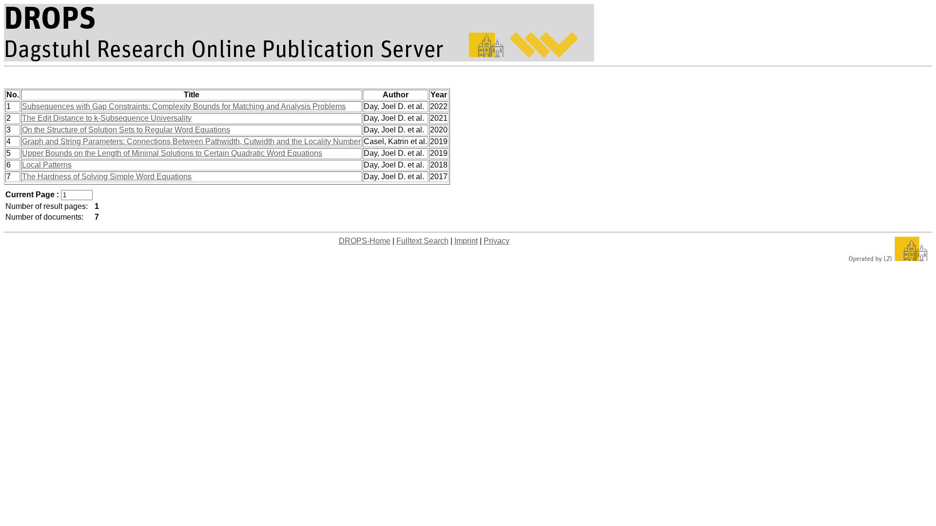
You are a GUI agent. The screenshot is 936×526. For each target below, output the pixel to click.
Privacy (496, 241)
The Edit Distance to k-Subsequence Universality (107, 118)
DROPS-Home (364, 241)
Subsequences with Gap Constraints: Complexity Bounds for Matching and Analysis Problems (184, 106)
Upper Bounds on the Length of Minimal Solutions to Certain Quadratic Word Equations (172, 153)
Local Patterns (47, 165)
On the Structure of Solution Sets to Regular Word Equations (126, 130)
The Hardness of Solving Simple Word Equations (107, 176)
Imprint (466, 241)
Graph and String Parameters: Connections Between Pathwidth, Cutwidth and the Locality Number (191, 141)
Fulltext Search (422, 241)
